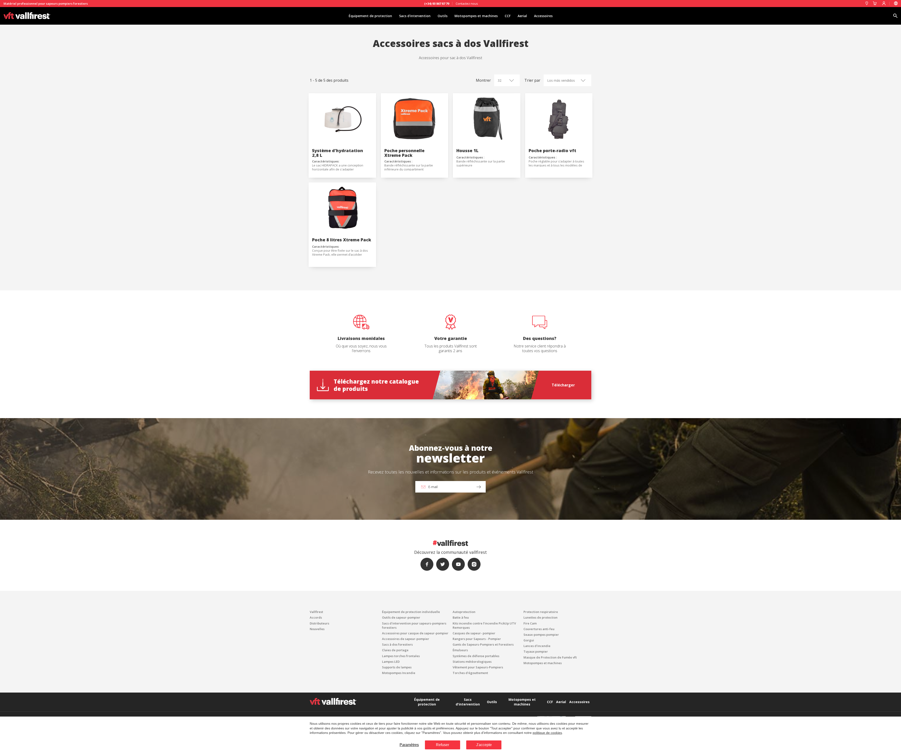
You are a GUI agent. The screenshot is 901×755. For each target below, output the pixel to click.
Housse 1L (467, 150)
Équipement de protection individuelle (411, 612)
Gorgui (528, 640)
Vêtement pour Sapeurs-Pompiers (478, 667)
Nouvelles (317, 629)
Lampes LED (391, 661)
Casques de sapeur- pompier (474, 633)
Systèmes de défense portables (476, 656)
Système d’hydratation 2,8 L (337, 153)
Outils (442, 16)
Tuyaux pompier (535, 651)
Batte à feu (461, 617)
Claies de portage (395, 650)
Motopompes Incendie (398, 673)
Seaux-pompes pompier (541, 634)
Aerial (522, 16)
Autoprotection (464, 612)
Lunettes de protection (540, 617)
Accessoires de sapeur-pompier (405, 639)
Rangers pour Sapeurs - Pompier (477, 639)
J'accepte (484, 745)
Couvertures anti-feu (538, 629)
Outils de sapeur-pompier (401, 617)
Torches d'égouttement (470, 673)
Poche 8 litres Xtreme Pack (341, 240)
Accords (316, 617)
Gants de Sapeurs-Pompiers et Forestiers (483, 644)
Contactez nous (467, 3)
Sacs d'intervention (415, 16)
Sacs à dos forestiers (397, 644)
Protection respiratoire (540, 612)
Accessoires (543, 16)
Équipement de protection (370, 16)
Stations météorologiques (472, 661)
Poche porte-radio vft (552, 150)
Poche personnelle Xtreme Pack (404, 153)
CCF (508, 16)
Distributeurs (319, 623)
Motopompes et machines (476, 16)
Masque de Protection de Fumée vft (550, 657)
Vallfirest (316, 612)
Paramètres (409, 745)
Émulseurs (460, 650)
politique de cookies (547, 733)
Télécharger (563, 385)
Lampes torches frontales (401, 656)
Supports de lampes (397, 667)
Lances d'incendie (536, 646)
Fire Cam (530, 623)
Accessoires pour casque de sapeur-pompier (415, 633)
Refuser (442, 745)
